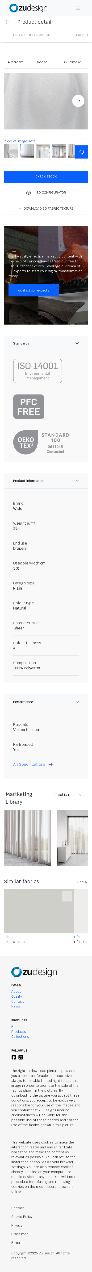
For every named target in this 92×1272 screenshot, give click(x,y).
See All (82, 882)
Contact (17, 1001)
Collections (20, 1036)
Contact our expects (33, 290)
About (16, 991)
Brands (16, 1027)
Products (18, 1032)
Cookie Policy (21, 1217)
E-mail (16, 1243)
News (15, 1006)
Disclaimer (19, 1234)
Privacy (16, 1225)
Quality (16, 996)
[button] (46, 101)
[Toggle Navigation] (78, 8)
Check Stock (46, 176)
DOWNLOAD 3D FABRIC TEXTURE (49, 208)
